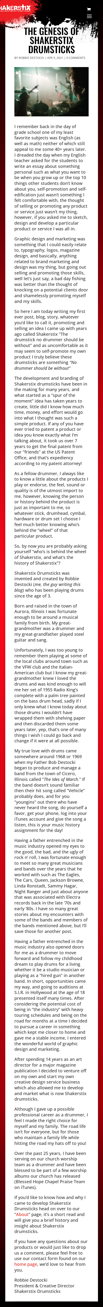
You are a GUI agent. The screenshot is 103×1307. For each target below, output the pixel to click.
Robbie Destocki (31, 58)
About (22, 1214)
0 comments (75, 58)
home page (25, 1264)
